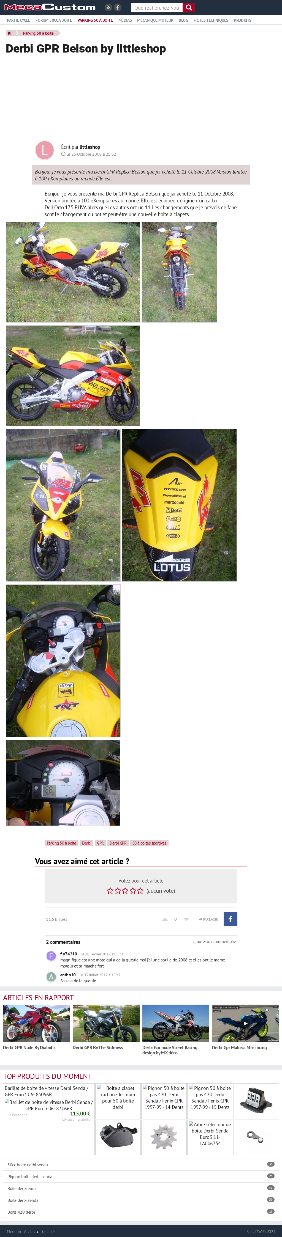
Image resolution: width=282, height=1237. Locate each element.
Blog (183, 20)
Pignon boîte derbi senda (140, 1176)
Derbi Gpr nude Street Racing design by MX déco (169, 1050)
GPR (100, 843)
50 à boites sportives (149, 843)
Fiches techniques (211, 20)
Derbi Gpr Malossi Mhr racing (239, 1047)
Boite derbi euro (140, 1188)
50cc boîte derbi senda (140, 1165)
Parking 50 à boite (95, 20)
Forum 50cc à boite (54, 20)
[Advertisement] (141, 99)
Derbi (86, 843)
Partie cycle (18, 20)
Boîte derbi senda (140, 1200)
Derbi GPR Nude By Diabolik (29, 1047)
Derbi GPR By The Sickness (98, 1047)
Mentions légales (21, 1232)
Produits (242, 20)
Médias (125, 20)
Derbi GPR (118, 843)
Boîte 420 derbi (140, 1212)
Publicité (47, 1232)
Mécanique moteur (155, 20)
